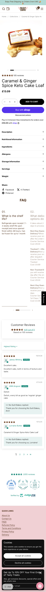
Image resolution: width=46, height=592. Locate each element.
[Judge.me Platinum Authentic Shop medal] (11, 484)
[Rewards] (8, 8)
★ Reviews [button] (44, 298)
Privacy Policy (8, 531)
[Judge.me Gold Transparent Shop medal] (35, 484)
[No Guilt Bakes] (22, 8)
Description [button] (7, 132)
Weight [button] (5, 176)
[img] (9, 356)
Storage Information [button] (11, 161)
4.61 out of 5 (29, 330)
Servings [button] (6, 169)
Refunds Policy (8, 525)
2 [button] (19, 454)
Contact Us (6, 518)
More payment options (23, 115)
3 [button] (24, 454)
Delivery (5, 535)
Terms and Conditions (11, 528)
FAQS (4, 522)
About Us (6, 515)
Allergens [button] (6, 154)
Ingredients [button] (7, 147)
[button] (3, 8)
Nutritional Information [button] (12, 139)
